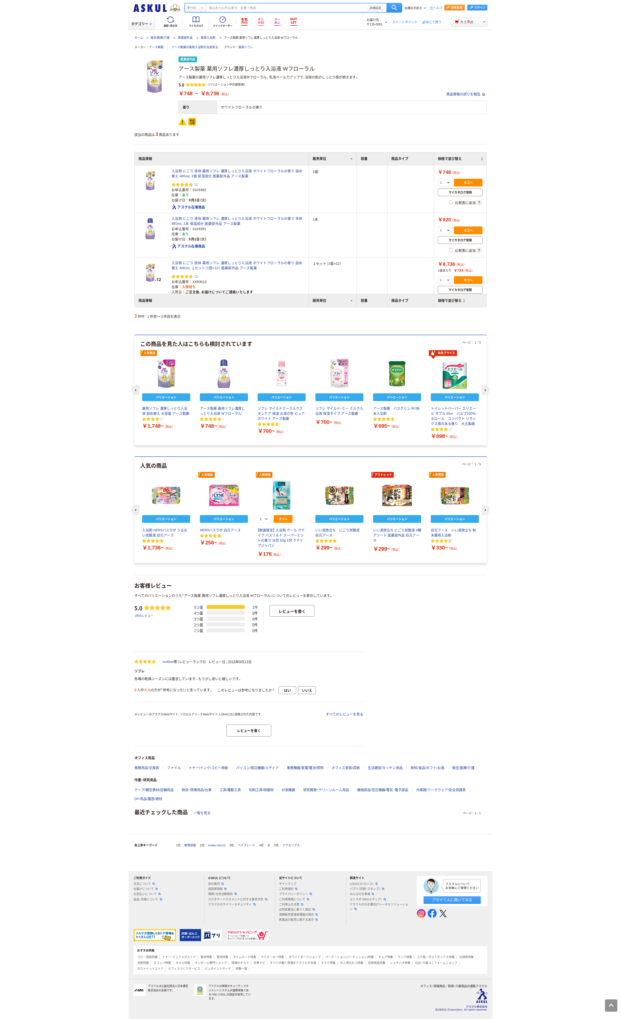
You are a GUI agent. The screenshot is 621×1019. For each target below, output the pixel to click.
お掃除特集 (466, 957)
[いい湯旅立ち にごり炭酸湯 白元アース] (339, 495)
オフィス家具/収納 (346, 768)
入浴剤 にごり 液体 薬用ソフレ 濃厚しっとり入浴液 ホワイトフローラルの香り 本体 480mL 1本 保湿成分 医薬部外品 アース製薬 (237, 221)
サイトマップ (287, 884)
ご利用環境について (292, 899)
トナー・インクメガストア (179, 957)
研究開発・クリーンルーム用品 (326, 790)
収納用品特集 (376, 963)
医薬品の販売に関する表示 (296, 920)
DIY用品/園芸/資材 (148, 799)
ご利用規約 (286, 889)
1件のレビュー (144, 616)
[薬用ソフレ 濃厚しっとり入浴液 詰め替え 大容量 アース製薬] (166, 373)
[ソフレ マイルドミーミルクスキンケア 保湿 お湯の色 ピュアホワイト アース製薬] (282, 373)
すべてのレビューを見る (344, 714)
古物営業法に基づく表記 (295, 909)
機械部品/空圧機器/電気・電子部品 (382, 790)
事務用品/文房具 (146, 768)
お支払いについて (145, 894)
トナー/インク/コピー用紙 (208, 768)
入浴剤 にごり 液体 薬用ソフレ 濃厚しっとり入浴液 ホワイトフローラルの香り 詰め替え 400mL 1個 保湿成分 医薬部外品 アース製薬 (237, 173)
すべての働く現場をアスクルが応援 (293, 963)
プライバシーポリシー (293, 894)
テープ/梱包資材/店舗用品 (154, 790)
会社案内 (214, 884)
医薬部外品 (185, 38)
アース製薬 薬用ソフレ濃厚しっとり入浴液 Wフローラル (222, 410)
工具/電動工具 (230, 790)
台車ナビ (259, 963)
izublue (168, 661)
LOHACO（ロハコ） (362, 884)
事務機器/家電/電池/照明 (305, 768)
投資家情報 (215, 889)
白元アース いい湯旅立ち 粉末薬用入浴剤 (453, 532)
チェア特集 (385, 957)
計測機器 (288, 790)
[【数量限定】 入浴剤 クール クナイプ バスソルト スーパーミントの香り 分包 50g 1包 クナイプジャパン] (282, 495)
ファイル (174, 768)
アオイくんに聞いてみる (452, 900)
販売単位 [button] (319, 300)
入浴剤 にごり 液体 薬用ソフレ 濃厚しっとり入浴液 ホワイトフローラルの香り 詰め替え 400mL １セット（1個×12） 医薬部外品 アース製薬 (237, 265)
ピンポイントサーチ (218, 968)
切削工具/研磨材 (261, 790)
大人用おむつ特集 (351, 963)
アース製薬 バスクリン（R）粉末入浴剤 (396, 410)
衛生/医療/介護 (160, 38)
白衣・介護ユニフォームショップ (436, 963)
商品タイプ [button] (399, 300)
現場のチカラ (240, 963)
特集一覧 (241, 968)
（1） (196, 184)
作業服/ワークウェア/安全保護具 (441, 790)
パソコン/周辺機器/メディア (257, 768)
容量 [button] (364, 300)
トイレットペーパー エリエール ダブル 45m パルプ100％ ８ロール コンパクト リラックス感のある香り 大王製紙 (453, 416)
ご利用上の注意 (289, 904)
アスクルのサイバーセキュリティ (230, 904)
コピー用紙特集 (147, 957)
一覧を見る (202, 813)
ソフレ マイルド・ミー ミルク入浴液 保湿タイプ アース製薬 (339, 410)
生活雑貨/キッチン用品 (385, 768)
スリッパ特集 (162, 963)
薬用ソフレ (245, 47)
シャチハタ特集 (400, 963)
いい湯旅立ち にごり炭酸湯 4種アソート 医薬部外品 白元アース (397, 535)
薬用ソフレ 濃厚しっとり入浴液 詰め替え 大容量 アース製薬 (165, 410)
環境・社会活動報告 (220, 894)
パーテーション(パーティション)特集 (349, 957)
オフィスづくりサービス (184, 968)
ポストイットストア (150, 968)
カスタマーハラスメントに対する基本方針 (235, 899)
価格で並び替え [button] (450, 300)
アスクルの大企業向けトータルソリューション (379, 907)
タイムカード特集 (244, 957)
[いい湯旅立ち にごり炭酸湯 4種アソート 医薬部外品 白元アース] (397, 495)
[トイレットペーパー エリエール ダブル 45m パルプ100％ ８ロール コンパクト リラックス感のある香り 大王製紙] (455, 373)
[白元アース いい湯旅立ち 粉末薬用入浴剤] (455, 495)
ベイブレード (246, 845)
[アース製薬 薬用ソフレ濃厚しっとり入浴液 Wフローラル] (224, 373)
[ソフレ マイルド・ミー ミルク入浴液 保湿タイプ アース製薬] (339, 373)
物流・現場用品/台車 (197, 790)
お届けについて (143, 889)
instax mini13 (217, 845)
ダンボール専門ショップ (211, 963)
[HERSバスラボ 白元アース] (224, 495)
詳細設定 (375, 7)
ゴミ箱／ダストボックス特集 (436, 957)
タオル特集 (183, 963)
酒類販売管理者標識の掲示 (296, 914)
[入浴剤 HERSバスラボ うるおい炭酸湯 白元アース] (166, 495)
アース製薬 (156, 47)
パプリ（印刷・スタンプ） (365, 889)
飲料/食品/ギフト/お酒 (427, 768)
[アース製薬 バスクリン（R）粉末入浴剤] (397, 373)
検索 (394, 8)
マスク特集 (328, 963)
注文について (142, 884)
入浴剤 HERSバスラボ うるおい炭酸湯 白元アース (164, 532)
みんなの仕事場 (360, 894)
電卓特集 (206, 957)
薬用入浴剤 (208, 38)
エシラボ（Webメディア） (366, 899)
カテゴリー (139, 24)
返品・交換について (145, 899)
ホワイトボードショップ (305, 957)
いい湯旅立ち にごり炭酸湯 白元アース (339, 532)
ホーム (138, 38)
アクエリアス (291, 845)
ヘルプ (437, 8)
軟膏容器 (190, 845)
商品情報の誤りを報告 (463, 94)
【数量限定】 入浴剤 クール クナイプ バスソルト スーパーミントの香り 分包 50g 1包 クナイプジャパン (281, 537)
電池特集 (222, 957)
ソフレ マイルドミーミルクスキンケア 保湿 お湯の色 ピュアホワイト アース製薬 (281, 413)
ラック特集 (405, 957)
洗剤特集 (143, 963)
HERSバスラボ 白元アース (220, 530)
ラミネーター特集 (272, 957)
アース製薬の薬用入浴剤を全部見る (195, 47)
